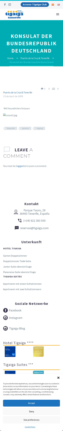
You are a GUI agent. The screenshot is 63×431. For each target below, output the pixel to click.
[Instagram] (9, 4)
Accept (31, 403)
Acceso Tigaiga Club (35, 4)
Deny (31, 411)
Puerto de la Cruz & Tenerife (17, 92)
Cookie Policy (30, 427)
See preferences (31, 419)
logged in (21, 166)
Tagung (39, 128)
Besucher (11, 128)
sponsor (25, 128)
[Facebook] (5, 4)
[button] (58, 377)
